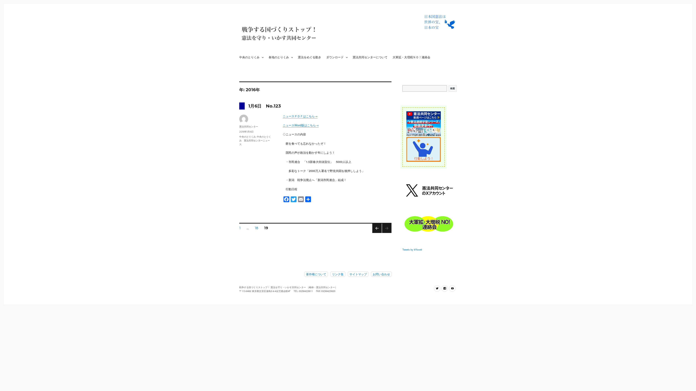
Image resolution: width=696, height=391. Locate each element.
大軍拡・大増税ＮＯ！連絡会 (411, 57)
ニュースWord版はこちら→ (301, 125)
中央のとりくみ (249, 57)
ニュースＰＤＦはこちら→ (300, 116)
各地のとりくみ (279, 57)
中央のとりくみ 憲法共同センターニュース (255, 140)
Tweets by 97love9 (412, 249)
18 (256, 228)
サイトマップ (358, 274)
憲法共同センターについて (370, 57)
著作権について (316, 274)
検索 (452, 88)
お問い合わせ (381, 274)
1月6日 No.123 (264, 106)
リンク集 (338, 274)
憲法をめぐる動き (309, 57)
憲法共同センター (248, 126)
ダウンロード (335, 57)
